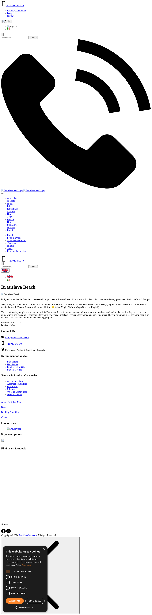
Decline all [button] (35, 601)
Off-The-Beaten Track (17, 392)
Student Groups (14, 369)
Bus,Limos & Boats (12, 226)
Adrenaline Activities (17, 384)
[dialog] (25, 579)
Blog (9, 13)
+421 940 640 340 (13, 344)
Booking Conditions (16, 10)
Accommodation (15, 381)
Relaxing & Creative (12, 210)
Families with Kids (16, 367)
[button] (25, 607)
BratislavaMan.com (28, 535)
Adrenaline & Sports (12, 199)
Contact (10, 16)
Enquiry (11, 230)
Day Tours (9, 215)
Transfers (11, 243)
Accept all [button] (14, 601)
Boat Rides (12, 386)
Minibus (11, 389)
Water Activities (14, 394)
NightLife (9, 204)
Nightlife (11, 245)
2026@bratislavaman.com (17, 337)
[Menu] (2, 193)
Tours (9, 248)
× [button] (44, 549)
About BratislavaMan (11, 402)
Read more (26, 565)
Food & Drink (10, 220)
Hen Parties (12, 364)
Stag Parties (12, 361)
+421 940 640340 (15, 5)
